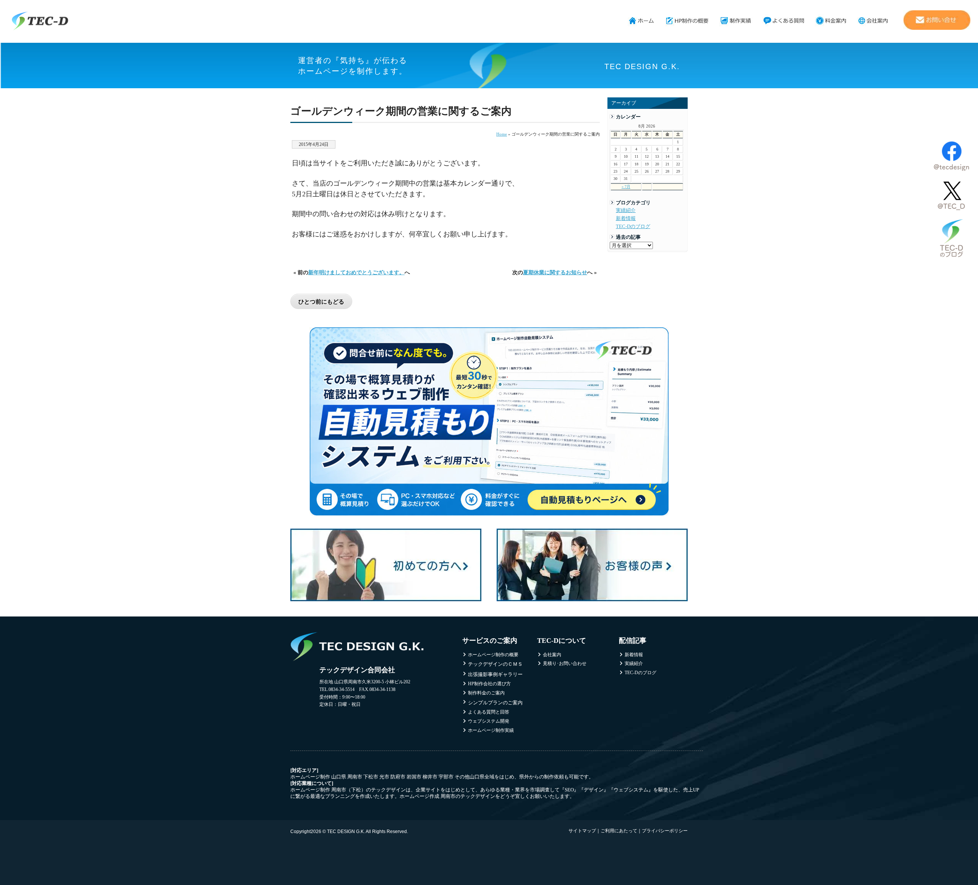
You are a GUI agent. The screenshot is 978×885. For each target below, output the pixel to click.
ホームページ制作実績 (736, 21)
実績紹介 (626, 210)
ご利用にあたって (619, 830)
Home (501, 134)
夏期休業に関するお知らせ (555, 272)
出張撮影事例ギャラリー (495, 674)
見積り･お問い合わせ (564, 663)
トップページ (642, 21)
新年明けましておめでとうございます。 (356, 272)
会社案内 (873, 21)
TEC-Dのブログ (633, 226)
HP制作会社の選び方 (489, 683)
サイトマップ (582, 830)
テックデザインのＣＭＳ (495, 664)
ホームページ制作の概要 (687, 21)
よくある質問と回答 (488, 712)
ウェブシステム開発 (488, 721)
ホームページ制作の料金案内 (831, 21)
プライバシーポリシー (665, 830)
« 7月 (626, 186)
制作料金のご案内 (486, 693)
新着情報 (626, 218)
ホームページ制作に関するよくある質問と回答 (783, 21)
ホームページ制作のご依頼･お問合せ (937, 20)
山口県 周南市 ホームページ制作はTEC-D (40, 21)
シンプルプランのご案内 (495, 702)
